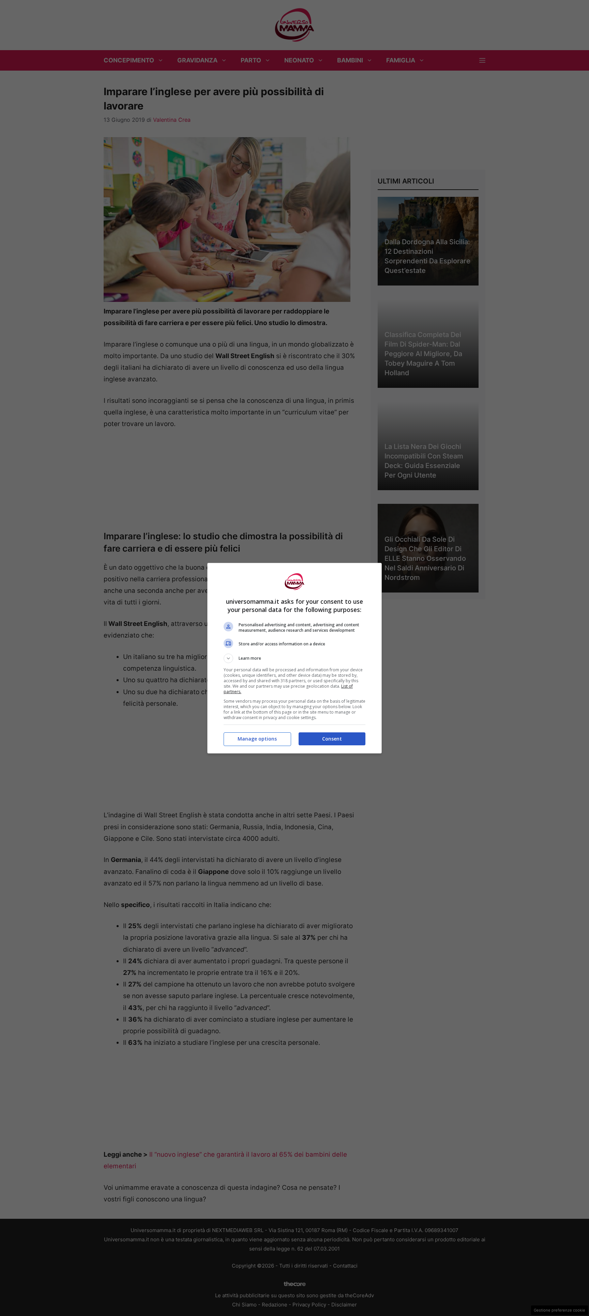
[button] (294, 658)
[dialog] (294, 658)
